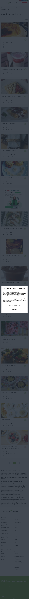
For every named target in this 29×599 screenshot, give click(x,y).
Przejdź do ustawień (14, 305)
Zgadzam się (14, 309)
